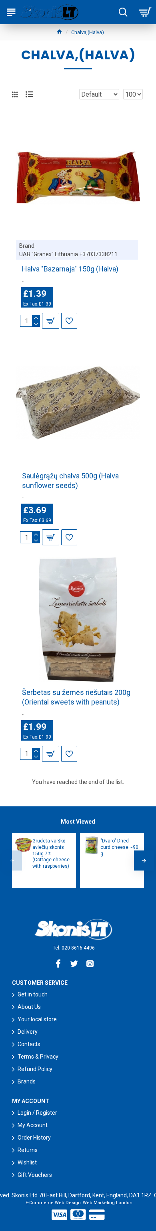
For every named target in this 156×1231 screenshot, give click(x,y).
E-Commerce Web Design (53, 1202)
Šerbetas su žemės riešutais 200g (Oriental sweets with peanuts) (76, 697)
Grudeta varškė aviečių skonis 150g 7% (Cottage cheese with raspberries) (51, 853)
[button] (12, 860)
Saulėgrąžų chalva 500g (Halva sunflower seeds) (70, 480)
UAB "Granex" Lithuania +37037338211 (68, 254)
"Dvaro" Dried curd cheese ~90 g (119, 847)
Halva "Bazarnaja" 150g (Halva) (70, 269)
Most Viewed (78, 821)
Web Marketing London (107, 1202)
